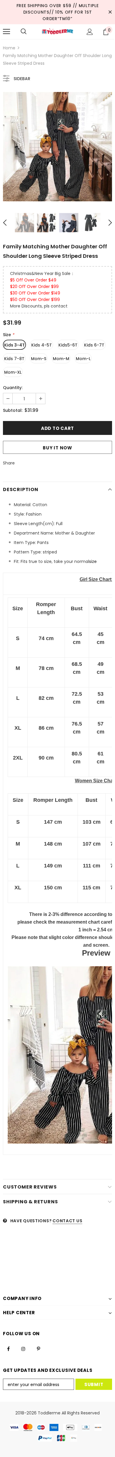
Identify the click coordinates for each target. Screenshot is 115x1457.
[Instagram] (23, 1348)
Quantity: (12, 388)
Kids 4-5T (41, 345)
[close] (110, 12)
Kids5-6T (68, 345)
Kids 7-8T (14, 359)
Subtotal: (12, 410)
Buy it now (57, 448)
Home (9, 48)
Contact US (67, 1221)
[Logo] (57, 31)
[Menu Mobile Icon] (6, 31)
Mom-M (61, 359)
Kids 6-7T (94, 345)
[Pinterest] (38, 1348)
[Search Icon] (24, 32)
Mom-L (83, 359)
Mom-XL (13, 372)
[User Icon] (90, 32)
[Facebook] (8, 1348)
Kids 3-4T (14, 345)
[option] (57, 146)
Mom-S (38, 359)
